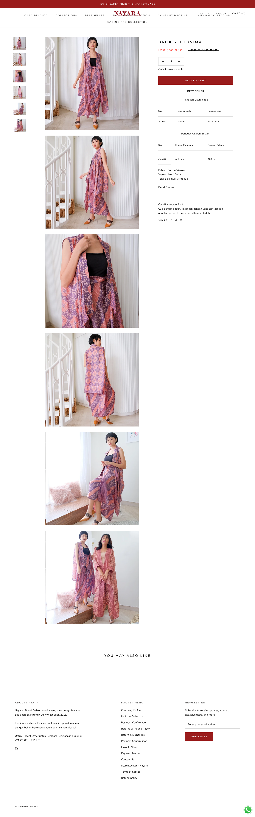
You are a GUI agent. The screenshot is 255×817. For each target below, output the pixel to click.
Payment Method (131, 753)
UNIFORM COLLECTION (213, 15)
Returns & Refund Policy (135, 728)
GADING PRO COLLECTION (127, 22)
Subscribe (199, 736)
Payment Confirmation (134, 722)
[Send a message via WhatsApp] (248, 810)
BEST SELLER (95, 15)
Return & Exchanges (133, 735)
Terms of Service (130, 772)
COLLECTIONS (66, 15)
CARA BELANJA (36, 15)
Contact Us (127, 759)
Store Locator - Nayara (134, 765)
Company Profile (131, 710)
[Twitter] (176, 220)
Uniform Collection (132, 716)
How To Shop (129, 747)
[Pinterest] (181, 220)
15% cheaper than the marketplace (127, 4)
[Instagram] (16, 748)
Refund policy (129, 778)
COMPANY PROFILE (173, 15)
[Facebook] (171, 220)
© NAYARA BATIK (26, 806)
